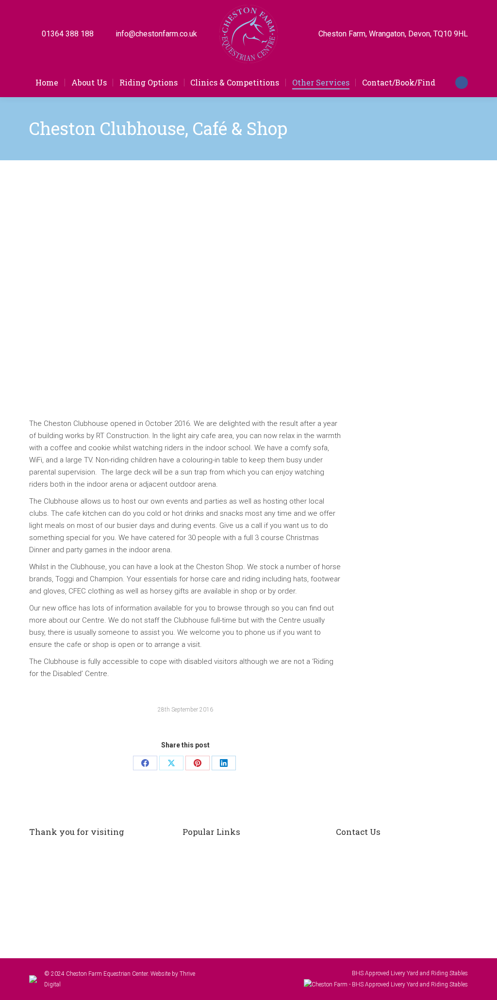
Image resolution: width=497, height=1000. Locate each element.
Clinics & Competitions (228, 894)
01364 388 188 (68, 33)
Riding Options (216, 851)
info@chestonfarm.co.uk (156, 33)
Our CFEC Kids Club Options (236, 873)
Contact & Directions (225, 915)
